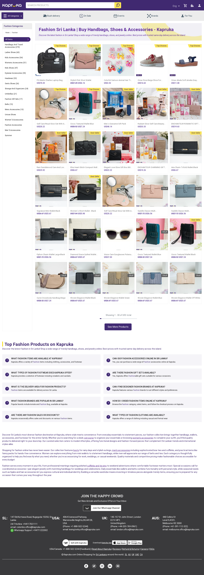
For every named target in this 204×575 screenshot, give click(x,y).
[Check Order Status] (192, 6)
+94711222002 (40, 530)
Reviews (117, 549)
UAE (137, 554)
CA (141, 554)
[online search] (117, 5)
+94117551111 (30, 524)
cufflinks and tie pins (97, 466)
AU (129, 554)
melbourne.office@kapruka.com (184, 529)
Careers (144, 549)
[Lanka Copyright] (62, 554)
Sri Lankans (101, 554)
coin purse (89, 438)
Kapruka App (107, 543)
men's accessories (121, 450)
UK (133, 554)
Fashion (36, 362)
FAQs (151, 549)
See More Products (118, 326)
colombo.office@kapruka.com (31, 527)
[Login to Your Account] (200, 7)
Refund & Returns (130, 549)
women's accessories (142, 438)
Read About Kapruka (101, 549)
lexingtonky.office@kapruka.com (84, 529)
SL (126, 554)
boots (76, 450)
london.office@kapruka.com (130, 529)
